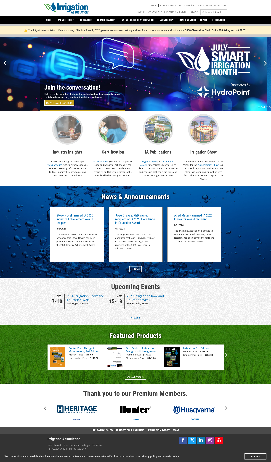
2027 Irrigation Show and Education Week (145, 298)
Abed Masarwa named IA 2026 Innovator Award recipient (193, 217)
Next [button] (226, 354)
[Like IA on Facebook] (183, 440)
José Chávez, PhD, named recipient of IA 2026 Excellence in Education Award (135, 219)
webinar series (55, 164)
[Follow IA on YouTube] (219, 440)
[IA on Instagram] (210, 440)
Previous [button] (45, 354)
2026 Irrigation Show (208, 164)
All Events (135, 317)
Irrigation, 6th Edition (196, 348)
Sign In (141, 12)
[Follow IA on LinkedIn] (201, 440)
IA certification (100, 161)
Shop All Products (135, 376)
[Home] (66, 8)
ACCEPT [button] (255, 456)
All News (135, 268)
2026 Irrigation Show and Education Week (85, 298)
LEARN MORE (57, 102)
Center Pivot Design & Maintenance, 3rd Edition (84, 349)
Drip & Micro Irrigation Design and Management (141, 349)
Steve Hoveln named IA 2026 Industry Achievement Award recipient (74, 219)
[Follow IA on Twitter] (192, 440)
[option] (78, 301)
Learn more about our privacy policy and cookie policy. (146, 456)
